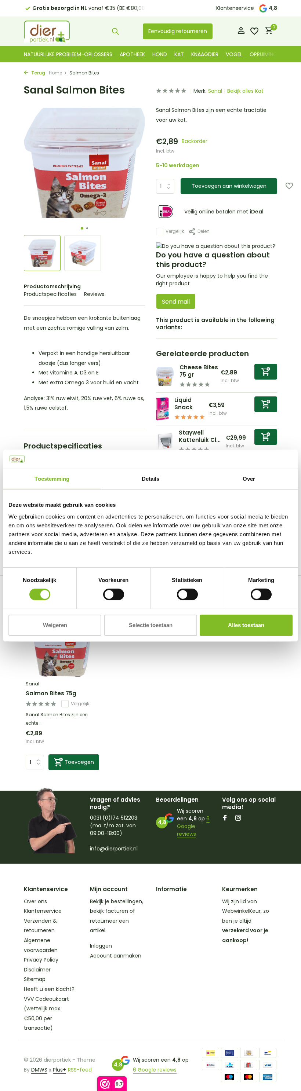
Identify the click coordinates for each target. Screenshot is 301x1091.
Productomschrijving (52, 286)
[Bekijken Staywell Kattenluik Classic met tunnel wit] (164, 441)
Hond (159, 54)
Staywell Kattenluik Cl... (200, 436)
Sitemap (35, 979)
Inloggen (101, 945)
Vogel (234, 54)
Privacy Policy (41, 959)
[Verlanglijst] (254, 31)
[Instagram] (238, 818)
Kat (179, 54)
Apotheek (132, 54)
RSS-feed (80, 1069)
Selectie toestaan (151, 625)
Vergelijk (175, 231)
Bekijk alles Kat (245, 91)
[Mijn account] (240, 31)
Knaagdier (204, 54)
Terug (37, 73)
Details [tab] (151, 479)
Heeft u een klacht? (49, 989)
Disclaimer (37, 969)
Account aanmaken (115, 955)
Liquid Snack (183, 403)
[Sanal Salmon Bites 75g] (62, 644)
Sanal (215, 91)
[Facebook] (225, 818)
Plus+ (59, 1069)
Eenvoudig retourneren (177, 31)
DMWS (39, 1069)
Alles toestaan (246, 625)
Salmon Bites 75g (51, 693)
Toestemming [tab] (52, 479)
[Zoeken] (115, 31)
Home (55, 73)
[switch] (113, 594)
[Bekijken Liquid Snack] (162, 409)
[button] (82, 228)
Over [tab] (249, 479)
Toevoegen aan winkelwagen (229, 186)
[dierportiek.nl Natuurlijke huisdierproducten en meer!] (47, 31)
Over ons (35, 901)
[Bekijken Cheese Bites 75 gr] (165, 376)
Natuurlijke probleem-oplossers (68, 54)
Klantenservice (235, 8)
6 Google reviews (193, 826)
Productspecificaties (50, 294)
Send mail (176, 301)
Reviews (94, 294)
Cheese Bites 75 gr (198, 370)
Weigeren (55, 625)
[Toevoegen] (265, 372)
